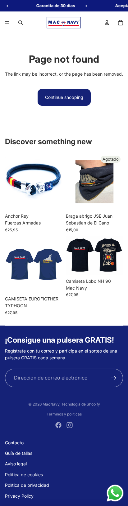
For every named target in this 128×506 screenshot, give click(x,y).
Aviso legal (16, 463)
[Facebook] (58, 425)
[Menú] (7, 23)
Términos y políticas (64, 414)
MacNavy (51, 404)
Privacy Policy (19, 496)
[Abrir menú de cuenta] (107, 22)
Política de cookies (24, 474)
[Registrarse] (113, 377)
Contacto (14, 442)
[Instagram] (69, 425)
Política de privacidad (27, 485)
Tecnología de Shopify (80, 404)
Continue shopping (64, 97)
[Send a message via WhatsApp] (115, 493)
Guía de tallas (18, 453)
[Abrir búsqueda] (20, 22)
